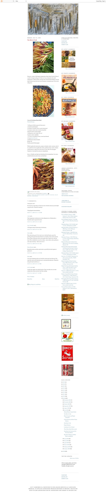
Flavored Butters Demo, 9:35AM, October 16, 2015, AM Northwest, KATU (69, 288)
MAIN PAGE (64, 41)
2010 (64, 396)
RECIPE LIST (64, 43)
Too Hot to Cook (32, 40)
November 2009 (67, 402)
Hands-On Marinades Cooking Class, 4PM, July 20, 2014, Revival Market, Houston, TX (70, 243)
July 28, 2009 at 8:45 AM (34, 243)
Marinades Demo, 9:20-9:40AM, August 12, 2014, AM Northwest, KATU (70, 253)
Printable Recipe (30, 122)
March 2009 (66, 444)
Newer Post (29, 279)
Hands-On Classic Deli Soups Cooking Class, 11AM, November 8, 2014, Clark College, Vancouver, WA (70, 267)
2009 (64, 398)
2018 (64, 382)
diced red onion (34, 138)
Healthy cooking (49, 194)
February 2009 (67, 446)
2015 (64, 386)
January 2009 (67, 448)
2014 (64, 388)
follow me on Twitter (74, 458)
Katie (28, 256)
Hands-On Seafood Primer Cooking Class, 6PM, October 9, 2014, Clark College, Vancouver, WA (69, 262)
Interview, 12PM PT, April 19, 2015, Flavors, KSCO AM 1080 (69, 284)
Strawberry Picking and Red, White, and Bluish (70, 435)
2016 (64, 384)
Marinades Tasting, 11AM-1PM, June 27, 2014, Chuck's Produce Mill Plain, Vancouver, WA (70, 238)
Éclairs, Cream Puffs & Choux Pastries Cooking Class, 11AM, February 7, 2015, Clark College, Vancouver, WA (70, 275)
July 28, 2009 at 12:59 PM (34, 253)
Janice (28, 233)
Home (43, 279)
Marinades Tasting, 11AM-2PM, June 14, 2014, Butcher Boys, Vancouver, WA (70, 234)
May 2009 (66, 440)
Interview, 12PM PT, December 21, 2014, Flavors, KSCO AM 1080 (70, 271)
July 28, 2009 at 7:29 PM (34, 273)
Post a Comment (30, 276)
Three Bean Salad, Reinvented (70, 429)
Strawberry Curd (67, 423)
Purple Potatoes (67, 425)
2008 (64, 451)
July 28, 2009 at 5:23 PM (34, 263)
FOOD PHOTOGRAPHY (67, 206)
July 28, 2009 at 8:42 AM (34, 229)
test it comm (30, 267)
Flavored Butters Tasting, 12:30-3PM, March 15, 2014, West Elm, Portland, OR (70, 221)
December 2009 (67, 400)
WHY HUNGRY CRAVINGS (67, 195)
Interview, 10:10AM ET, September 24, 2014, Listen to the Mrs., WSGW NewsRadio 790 (70, 257)
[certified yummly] (66, 315)
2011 (64, 394)
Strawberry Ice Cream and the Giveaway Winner (70, 431)
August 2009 (67, 408)
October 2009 (67, 404)
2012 (64, 392)
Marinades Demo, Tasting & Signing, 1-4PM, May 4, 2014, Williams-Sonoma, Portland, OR (70, 229)
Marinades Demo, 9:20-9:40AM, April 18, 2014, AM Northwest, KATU (70, 224)
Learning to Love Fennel (69, 427)
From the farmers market (38, 194)
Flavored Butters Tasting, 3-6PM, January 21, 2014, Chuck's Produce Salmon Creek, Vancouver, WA (69, 216)
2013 (64, 390)
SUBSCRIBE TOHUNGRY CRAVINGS (66, 201)
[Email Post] (48, 193)
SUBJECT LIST (65, 44)
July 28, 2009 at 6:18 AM (34, 221)
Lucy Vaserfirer (30, 225)
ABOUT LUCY (65, 194)
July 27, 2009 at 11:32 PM (34, 212)
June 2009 (66, 438)
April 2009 (66, 442)
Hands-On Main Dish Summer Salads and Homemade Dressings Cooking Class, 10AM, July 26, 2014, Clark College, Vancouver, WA (69, 249)
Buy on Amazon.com (70, 68)
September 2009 (67, 406)
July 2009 (66, 410)
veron (28, 216)
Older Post (57, 279)
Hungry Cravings (53, 6)
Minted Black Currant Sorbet (70, 412)
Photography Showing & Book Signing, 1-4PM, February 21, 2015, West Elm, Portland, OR (70, 280)
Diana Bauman (30, 247)
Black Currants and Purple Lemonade (69, 416)
